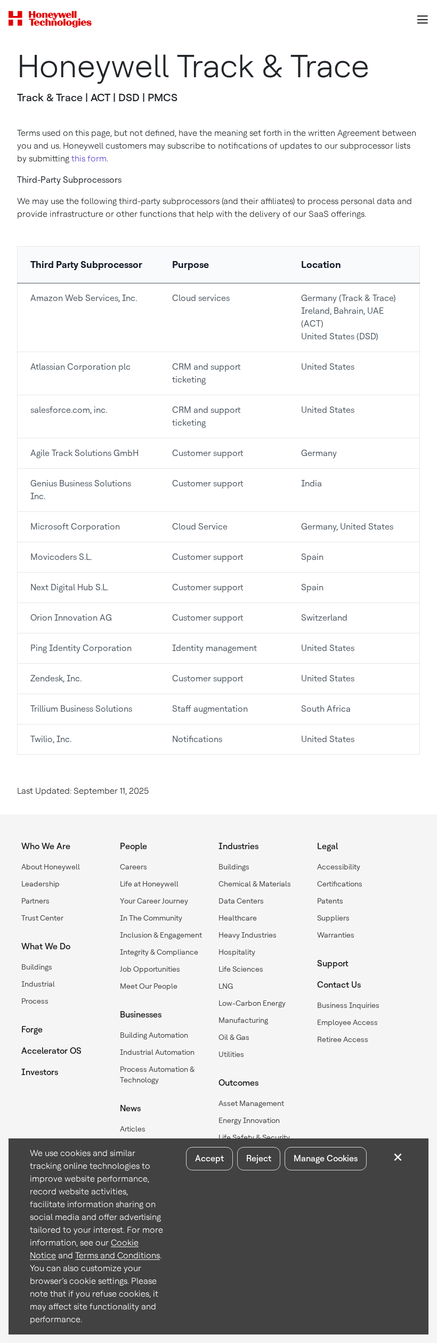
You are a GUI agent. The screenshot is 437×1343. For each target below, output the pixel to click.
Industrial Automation (157, 1052)
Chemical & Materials (254, 884)
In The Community (151, 918)
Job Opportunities (150, 969)
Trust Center (42, 918)
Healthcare (237, 918)
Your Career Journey (154, 901)
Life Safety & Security (254, 1137)
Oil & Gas (233, 1037)
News (130, 1108)
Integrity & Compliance (159, 952)
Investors (39, 1072)
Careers (133, 866)
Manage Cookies (326, 1158)
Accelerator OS (51, 1051)
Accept (209, 1158)
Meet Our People (148, 986)
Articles (132, 1129)
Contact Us (339, 985)
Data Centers (241, 901)
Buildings (36, 967)
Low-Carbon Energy (252, 1003)
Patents (330, 901)
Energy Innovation (249, 1120)
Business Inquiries (348, 1005)
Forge (32, 1029)
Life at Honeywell (149, 884)
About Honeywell (50, 866)
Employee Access (347, 1022)
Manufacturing (243, 1020)
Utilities (231, 1054)
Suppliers (333, 918)
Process (34, 1001)
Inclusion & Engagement (161, 935)
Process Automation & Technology (157, 1074)
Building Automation (154, 1035)
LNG (225, 986)
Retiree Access (342, 1039)
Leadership (40, 884)
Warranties (335, 935)
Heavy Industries (247, 935)
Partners (35, 901)
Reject (258, 1158)
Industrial (38, 984)
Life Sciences (240, 969)
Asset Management (251, 1103)
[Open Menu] (422, 19)
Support (333, 963)
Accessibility (338, 866)
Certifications (339, 884)
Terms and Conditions (117, 1255)
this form (89, 158)
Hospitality (236, 952)
